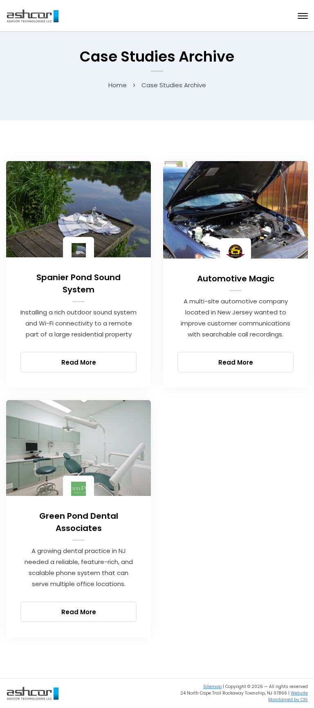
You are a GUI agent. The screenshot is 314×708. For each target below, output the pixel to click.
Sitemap (212, 687)
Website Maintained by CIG (288, 696)
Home (117, 85)
